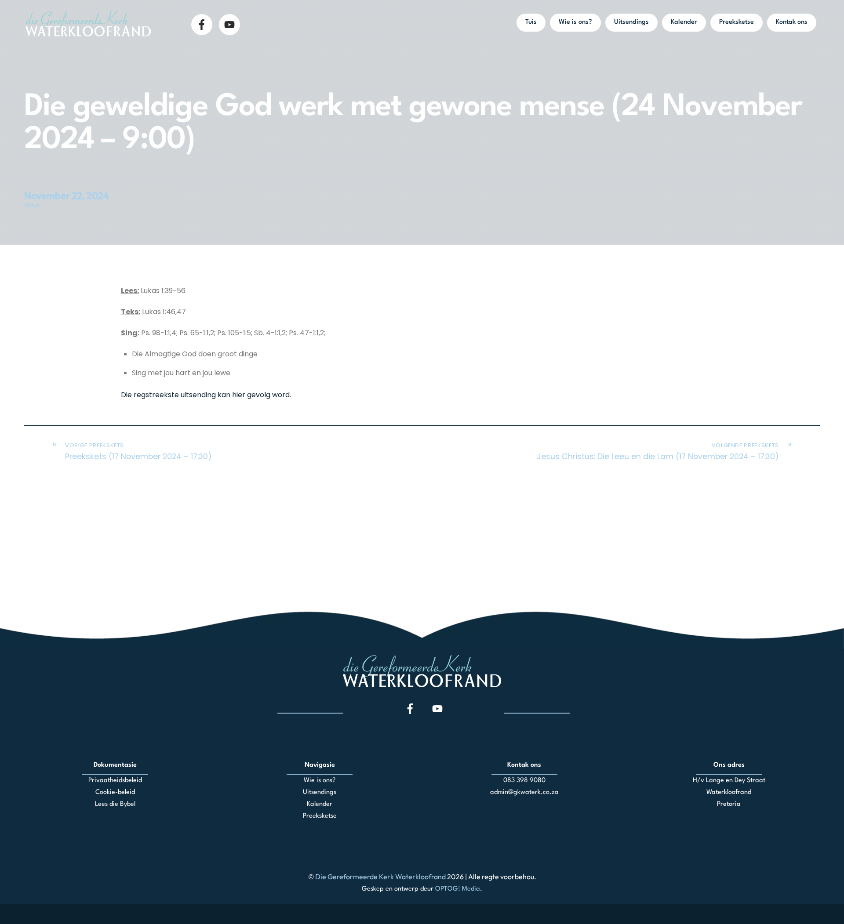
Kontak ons (792, 22)
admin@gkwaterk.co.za (524, 792)
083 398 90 (520, 780)
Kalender (684, 22)
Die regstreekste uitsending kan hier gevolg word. (206, 395)
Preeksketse (736, 22)
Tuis (531, 22)
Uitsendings (631, 22)
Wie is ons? (575, 22)
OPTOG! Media (457, 889)
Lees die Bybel (115, 804)
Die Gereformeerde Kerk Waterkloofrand (380, 876)
